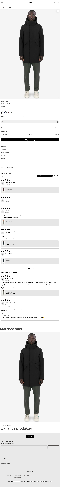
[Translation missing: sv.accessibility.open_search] (4, 2)
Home (2, 7)
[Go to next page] (34, 268)
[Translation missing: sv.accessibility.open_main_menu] (2, 2)
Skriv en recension (44, 175)
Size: (13, 116)
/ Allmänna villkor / (9, 475)
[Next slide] (57, 54)
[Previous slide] (2, 54)
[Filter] (54, 176)
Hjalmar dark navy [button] (10, 244)
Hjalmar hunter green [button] (10, 223)
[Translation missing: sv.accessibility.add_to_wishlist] (58, 97)
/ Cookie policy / (26, 475)
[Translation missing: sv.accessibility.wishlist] (54, 2)
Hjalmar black (8, 7)
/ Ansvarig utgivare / (18, 477)
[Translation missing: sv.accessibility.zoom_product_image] (57, 11)
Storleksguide (23, 116)
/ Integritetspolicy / (18, 475)
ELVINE (31, 471)
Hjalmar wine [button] (9, 191)
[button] (3, 190)
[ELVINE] (30, 2)
